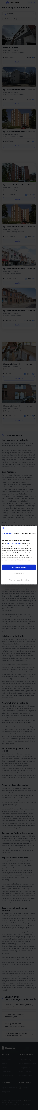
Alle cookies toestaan (19, 567)
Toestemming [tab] (6, 533)
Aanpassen (18, 573)
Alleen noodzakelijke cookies (19, 580)
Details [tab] (16, 533)
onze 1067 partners (14, 543)
